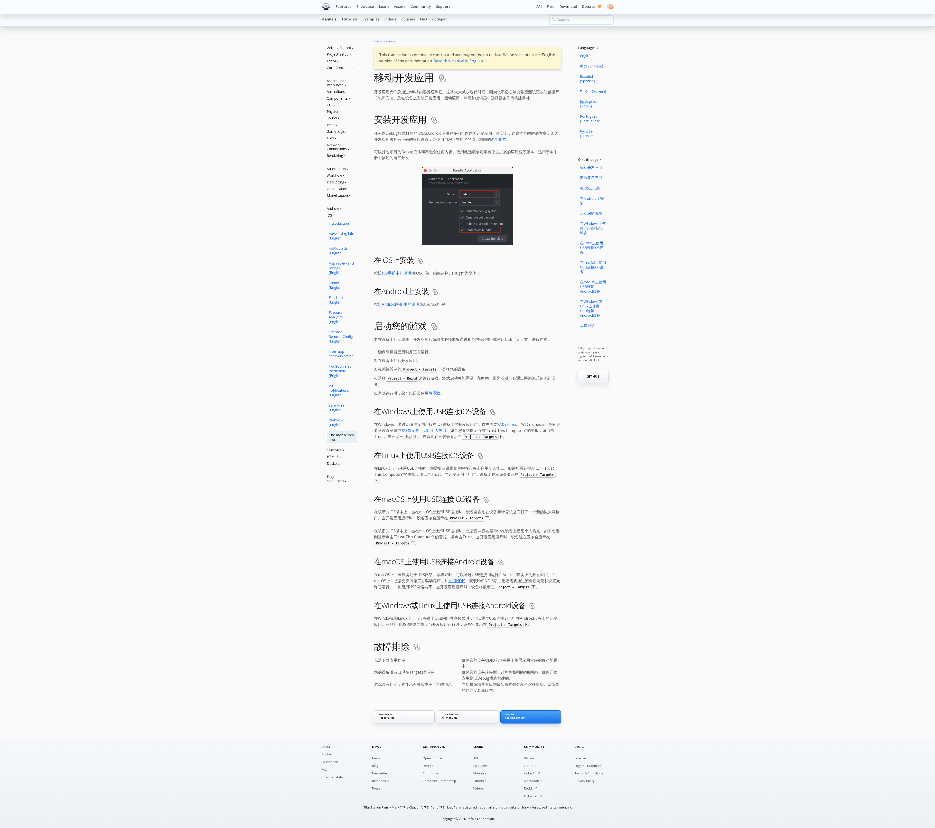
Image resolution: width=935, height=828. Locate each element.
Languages (587, 48)
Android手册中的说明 (400, 304)
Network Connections (337, 147)
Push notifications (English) (339, 390)
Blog (375, 765)
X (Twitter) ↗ (533, 796)
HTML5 (333, 457)
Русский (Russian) (587, 133)
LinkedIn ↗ (532, 773)
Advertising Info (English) (341, 235)
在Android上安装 (592, 200)
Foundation (329, 762)
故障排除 (587, 325)
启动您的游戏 (591, 213)
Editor (331, 61)
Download (568, 6)
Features (343, 6)
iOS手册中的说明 (396, 273)
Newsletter (380, 773)
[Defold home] (326, 6)
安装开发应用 (591, 177)
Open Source (432, 758)
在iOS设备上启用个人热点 (423, 430)
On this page (588, 160)
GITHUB (593, 376)
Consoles (334, 450)
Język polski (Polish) (589, 103)
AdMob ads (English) (338, 250)
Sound (332, 118)
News (376, 758)
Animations (336, 92)
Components (337, 98)
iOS (329, 215)
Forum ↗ (530, 765)
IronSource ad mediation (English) (340, 371)
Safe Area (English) (336, 407)
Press (376, 788)
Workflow (334, 175)
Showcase (365, 6)
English (585, 55)
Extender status (333, 777)
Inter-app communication (341, 353)
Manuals (328, 19)
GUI (329, 105)
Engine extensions (335, 479)
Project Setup (338, 54)
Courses (408, 19)
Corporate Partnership (439, 781)
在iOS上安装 (590, 188)
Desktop (333, 464)
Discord (529, 758)
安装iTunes (507, 424)
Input (331, 125)
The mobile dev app (341, 437)
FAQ (423, 19)
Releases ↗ (381, 781)
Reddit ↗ (530, 788)
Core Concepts (339, 68)
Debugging (335, 182)
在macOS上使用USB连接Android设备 (593, 286)
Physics (333, 112)
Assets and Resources (335, 83)
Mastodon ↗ (533, 781)
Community (421, 6)
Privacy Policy (585, 781)
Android (333, 209)
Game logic (336, 132)
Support (443, 6)
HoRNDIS (457, 580)
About (325, 746)
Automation (336, 169)
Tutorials (349, 19)
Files (330, 138)
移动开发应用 (591, 167)
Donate (592, 6)
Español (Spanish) (587, 78)
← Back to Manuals (384, 41)
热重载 (434, 393)
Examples (371, 19)
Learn (384, 6)
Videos (390, 19)
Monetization (337, 195)
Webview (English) (336, 422)
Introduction (339, 223)
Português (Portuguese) (590, 118)
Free (551, 6)
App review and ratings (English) (341, 268)
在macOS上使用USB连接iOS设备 (593, 267)
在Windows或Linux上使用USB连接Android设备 (591, 308)
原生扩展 (498, 139)
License (580, 758)
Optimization (337, 189)
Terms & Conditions (589, 773)
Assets (399, 6)
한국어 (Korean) (593, 91)
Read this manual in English (458, 61)
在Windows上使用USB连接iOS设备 (593, 228)
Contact (327, 754)
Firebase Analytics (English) (336, 317)
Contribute (430, 773)
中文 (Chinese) (591, 66)
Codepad (440, 19)
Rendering (335, 156)
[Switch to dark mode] (610, 6)
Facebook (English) (337, 300)
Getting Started (339, 48)
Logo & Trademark (588, 765)
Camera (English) (336, 285)
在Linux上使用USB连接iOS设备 (591, 247)
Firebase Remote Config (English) (341, 336)
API (539, 6)
